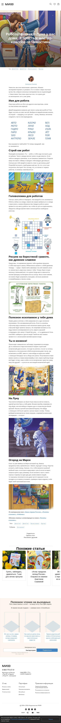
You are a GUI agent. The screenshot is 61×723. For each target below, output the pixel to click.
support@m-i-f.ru (25, 672)
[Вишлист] (54, 4)
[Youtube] (26, 709)
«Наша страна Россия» (32, 512)
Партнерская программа (24, 689)
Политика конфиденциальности (42, 692)
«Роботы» (20, 514)
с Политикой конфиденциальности (19, 719)
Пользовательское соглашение (42, 690)
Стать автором (22, 686)
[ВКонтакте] (29, 709)
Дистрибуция (22, 692)
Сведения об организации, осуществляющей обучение (41, 687)
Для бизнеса (21, 694)
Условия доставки (6, 692)
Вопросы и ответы (6, 686)
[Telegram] (35, 709)
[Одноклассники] (32, 709)
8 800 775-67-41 (8, 670)
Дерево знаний (5, 689)
